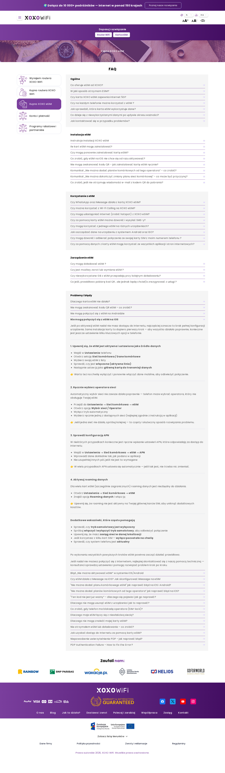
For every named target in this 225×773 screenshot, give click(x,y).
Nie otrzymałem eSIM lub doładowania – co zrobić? (102, 627)
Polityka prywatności (88, 743)
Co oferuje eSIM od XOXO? (86, 85)
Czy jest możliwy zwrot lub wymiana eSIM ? (97, 270)
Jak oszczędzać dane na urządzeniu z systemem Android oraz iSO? (112, 232)
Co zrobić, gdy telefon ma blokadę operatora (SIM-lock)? (106, 609)
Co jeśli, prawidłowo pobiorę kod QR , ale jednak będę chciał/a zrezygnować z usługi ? (123, 282)
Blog (53, 712)
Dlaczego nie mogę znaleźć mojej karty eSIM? (98, 621)
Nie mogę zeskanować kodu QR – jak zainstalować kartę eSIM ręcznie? (114, 164)
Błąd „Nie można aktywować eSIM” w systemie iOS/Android (106, 573)
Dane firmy (46, 743)
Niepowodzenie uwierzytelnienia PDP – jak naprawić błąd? (106, 639)
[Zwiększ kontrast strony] (203, 20)
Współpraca (149, 712)
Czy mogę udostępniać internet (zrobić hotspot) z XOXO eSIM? (110, 214)
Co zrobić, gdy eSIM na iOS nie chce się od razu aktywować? (107, 158)
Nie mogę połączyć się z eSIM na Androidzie (97, 313)
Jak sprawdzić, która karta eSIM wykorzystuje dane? (103, 109)
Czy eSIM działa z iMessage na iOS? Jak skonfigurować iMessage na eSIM (115, 579)
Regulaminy (178, 743)
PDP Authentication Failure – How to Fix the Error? (101, 645)
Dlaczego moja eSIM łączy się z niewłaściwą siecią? (102, 615)
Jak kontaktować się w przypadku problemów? (100, 121)
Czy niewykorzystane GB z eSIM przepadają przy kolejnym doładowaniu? (115, 276)
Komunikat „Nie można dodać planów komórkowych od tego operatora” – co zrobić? (123, 170)
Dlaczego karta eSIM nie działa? (90, 301)
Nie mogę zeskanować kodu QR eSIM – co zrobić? (101, 307)
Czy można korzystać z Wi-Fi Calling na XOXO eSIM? (102, 208)
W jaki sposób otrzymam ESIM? (89, 91)
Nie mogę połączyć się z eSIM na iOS (94, 319)
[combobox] (188, 15)
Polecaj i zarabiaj (124, 712)
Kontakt (183, 712)
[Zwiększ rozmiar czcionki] (185, 20)
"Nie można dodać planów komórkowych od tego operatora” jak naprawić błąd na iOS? (124, 591)
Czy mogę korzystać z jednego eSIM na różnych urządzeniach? (109, 226)
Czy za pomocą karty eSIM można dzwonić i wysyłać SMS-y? (108, 220)
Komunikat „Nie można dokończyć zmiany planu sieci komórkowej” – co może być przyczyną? (129, 176)
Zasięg (167, 712)
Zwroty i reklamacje (136, 743)
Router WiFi (103, 34)
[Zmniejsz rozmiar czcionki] (194, 20)
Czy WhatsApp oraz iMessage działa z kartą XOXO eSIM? (105, 202)
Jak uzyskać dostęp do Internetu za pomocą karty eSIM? (106, 633)
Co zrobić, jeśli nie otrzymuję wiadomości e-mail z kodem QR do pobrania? (116, 182)
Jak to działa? (71, 712)
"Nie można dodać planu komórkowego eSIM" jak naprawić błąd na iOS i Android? (120, 585)
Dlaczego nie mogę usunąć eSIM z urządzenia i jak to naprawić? (109, 603)
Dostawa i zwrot (96, 712)
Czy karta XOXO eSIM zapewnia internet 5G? (98, 97)
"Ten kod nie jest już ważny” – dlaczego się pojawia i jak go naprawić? (113, 597)
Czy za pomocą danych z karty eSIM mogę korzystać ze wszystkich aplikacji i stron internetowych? (132, 244)
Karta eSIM (121, 34)
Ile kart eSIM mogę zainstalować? (91, 146)
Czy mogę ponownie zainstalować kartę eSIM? (99, 152)
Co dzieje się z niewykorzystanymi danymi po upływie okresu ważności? (114, 115)
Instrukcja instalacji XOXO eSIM (89, 140)
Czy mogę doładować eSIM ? (88, 264)
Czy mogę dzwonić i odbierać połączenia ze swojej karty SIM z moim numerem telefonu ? (125, 238)
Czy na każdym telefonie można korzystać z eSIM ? (102, 103)
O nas (40, 712)
